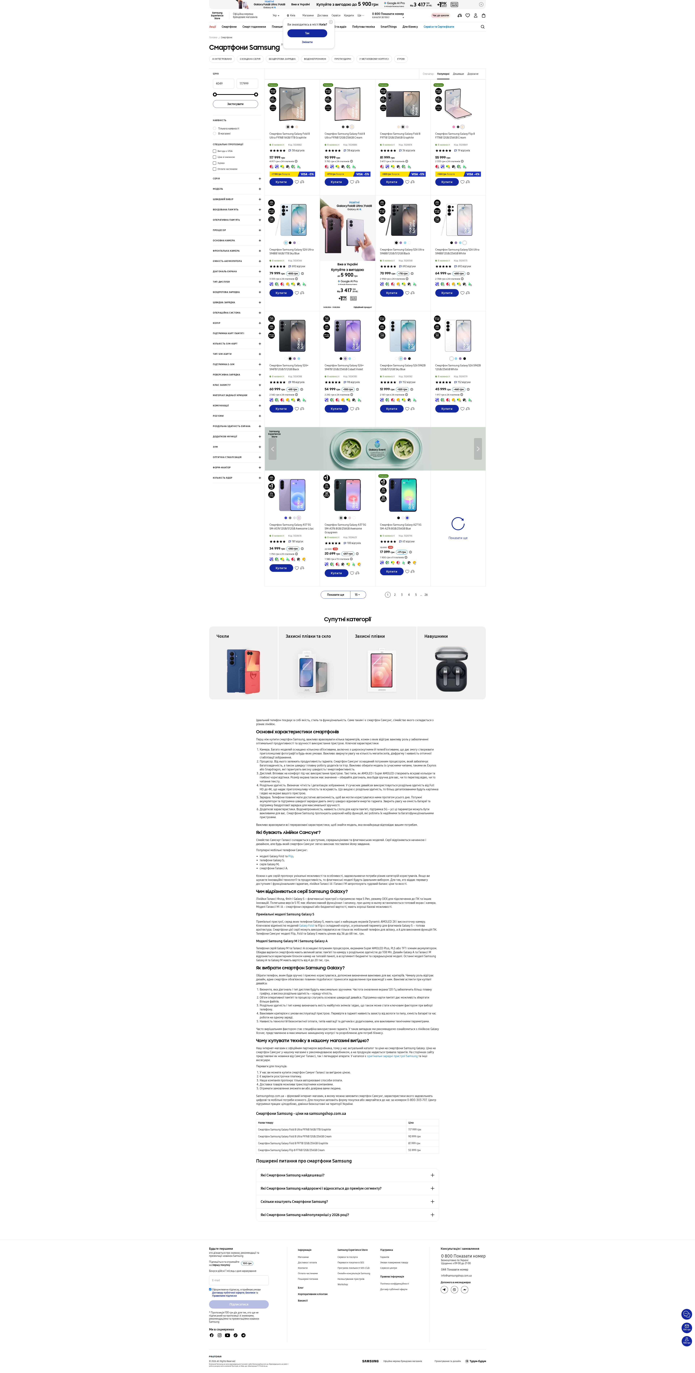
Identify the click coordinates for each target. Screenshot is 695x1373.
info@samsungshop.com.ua (456, 1275)
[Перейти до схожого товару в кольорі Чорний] (290, 242)
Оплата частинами (308, 1273)
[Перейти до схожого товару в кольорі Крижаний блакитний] (294, 518)
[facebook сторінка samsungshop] (464, 1289)
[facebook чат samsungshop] (212, 1335)
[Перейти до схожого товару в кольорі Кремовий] (296, 127)
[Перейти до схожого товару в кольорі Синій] (286, 518)
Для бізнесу (410, 26)
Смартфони (229, 26)
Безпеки (250, 1292)
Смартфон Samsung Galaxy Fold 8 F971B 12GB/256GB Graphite (293, 1143)
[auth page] (475, 15)
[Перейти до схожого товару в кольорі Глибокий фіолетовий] (292, 127)
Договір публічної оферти (393, 1289)
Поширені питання (308, 1279)
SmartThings (389, 26)
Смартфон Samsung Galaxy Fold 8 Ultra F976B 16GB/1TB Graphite (294, 1129)
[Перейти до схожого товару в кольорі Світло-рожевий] (403, 518)
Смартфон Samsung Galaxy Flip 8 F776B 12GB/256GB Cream (291, 1150)
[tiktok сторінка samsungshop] (235, 1335)
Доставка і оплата (307, 1262)
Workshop (343, 1284)
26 (426, 594)
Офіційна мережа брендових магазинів (245, 15)
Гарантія (384, 1257)
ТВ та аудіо (339, 26)
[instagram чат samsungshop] (220, 1335)
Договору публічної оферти (228, 1292)
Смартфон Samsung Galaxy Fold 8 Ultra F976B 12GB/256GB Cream (295, 1136)
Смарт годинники (254, 26)
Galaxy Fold (306, 925)
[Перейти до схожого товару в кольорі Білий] (299, 242)
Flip (290, 856)
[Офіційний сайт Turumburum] (475, 1361)
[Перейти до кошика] (483, 15)
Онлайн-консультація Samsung (354, 1273)
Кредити (349, 15)
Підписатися (238, 1304)
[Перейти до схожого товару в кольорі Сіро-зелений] (341, 518)
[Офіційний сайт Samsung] (370, 1361)
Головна (213, 37)
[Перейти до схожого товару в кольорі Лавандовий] (407, 127)
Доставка (322, 15)
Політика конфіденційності (394, 1283)
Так (307, 33)
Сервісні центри (388, 1268)
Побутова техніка (363, 26)
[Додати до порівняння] (460, 15)
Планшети (278, 26)
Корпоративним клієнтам (313, 1294)
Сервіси (336, 15)
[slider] (215, 94)
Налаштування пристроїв (351, 1279)
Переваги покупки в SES (351, 1262)
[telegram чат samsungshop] (243, 1335)
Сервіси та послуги (348, 1257)
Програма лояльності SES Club (354, 1268)
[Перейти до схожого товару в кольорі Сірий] (290, 518)
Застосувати (235, 104)
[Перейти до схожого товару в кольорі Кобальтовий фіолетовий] (294, 242)
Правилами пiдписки (224, 1295)
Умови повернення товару (394, 1262)
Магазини (308, 15)
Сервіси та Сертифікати (439, 26)
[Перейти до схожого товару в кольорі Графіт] (403, 127)
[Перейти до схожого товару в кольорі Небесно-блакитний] (286, 242)
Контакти (303, 1268)
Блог (301, 1287)
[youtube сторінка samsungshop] (227, 1335)
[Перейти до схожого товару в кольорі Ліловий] (299, 518)
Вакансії (303, 1300)
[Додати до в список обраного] (468, 15)
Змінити (307, 42)
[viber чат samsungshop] (454, 1289)
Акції (212, 26)
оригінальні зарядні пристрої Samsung (392, 1056)
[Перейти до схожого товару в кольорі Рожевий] (453, 127)
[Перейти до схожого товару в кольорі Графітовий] (288, 127)
